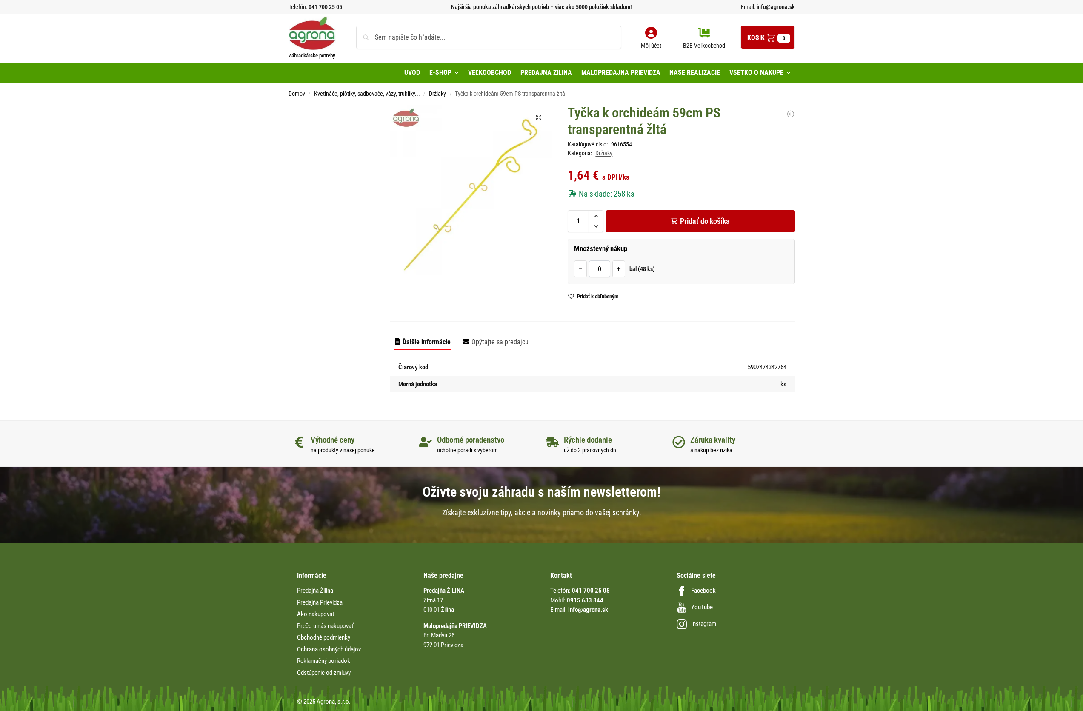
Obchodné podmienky (323, 637)
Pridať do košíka (705, 221)
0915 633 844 (585, 600)
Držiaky (437, 93)
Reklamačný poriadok (323, 661)
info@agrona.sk (775, 6)
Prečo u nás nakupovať (325, 626)
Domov (297, 93)
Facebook (703, 590)
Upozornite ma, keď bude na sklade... (530, 298)
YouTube (702, 607)
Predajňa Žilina (315, 590)
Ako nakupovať (315, 614)
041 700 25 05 (325, 6)
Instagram (703, 624)
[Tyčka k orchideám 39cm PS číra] (790, 114)
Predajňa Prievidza (320, 602)
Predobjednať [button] (534, 318)
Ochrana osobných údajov (329, 649)
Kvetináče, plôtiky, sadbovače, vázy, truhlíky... (367, 93)
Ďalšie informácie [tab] (427, 342)
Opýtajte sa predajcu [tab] (500, 342)
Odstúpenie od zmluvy (324, 673)
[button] (767, 37)
